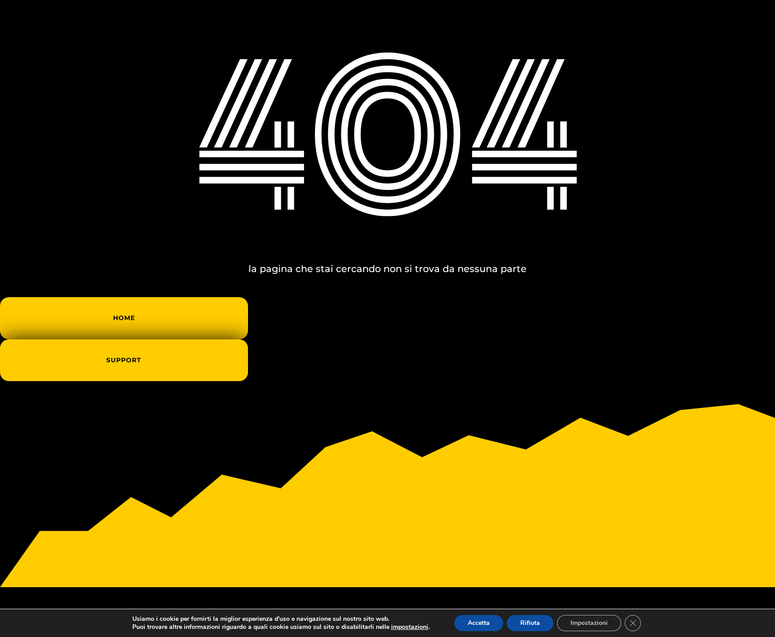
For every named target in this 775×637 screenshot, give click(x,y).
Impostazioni (589, 623)
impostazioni (409, 627)
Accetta (479, 623)
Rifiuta (530, 623)
